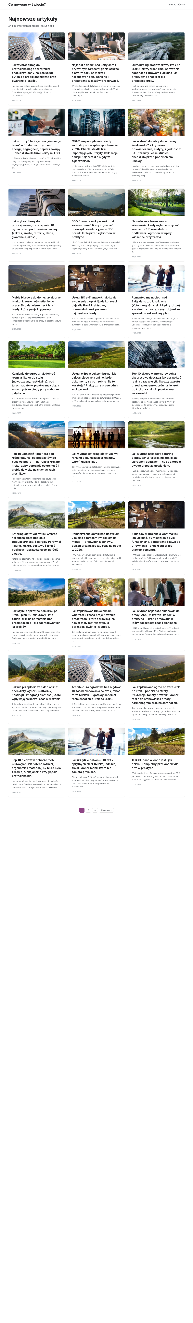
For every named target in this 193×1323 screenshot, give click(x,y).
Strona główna (177, 4)
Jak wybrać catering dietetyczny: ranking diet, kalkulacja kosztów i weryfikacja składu (95, 457)
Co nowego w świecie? (27, 4)
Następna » (106, 810)
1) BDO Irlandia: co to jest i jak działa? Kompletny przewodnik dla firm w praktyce (155, 764)
